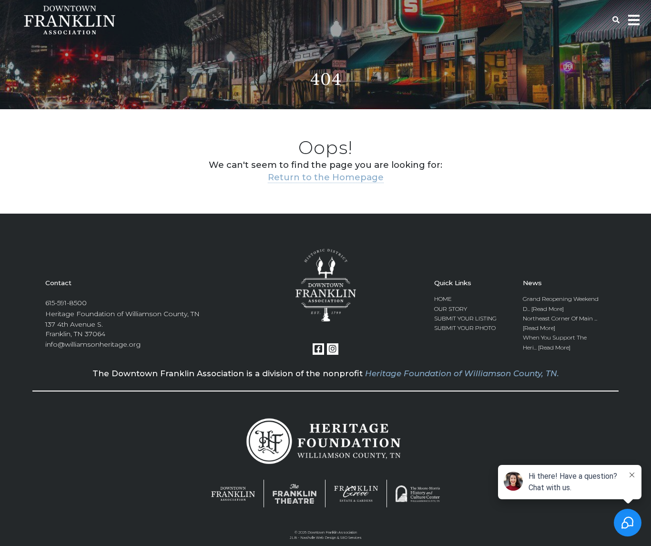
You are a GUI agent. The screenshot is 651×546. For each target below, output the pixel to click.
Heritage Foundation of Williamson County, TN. (462, 373)
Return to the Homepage (326, 177)
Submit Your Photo (465, 327)
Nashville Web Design (318, 538)
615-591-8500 (66, 303)
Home (443, 298)
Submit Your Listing (465, 318)
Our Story (450, 308)
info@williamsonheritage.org (93, 344)
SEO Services (351, 538)
